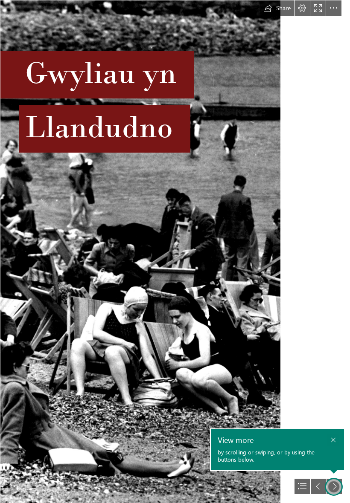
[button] (277, 8)
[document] (175, 251)
